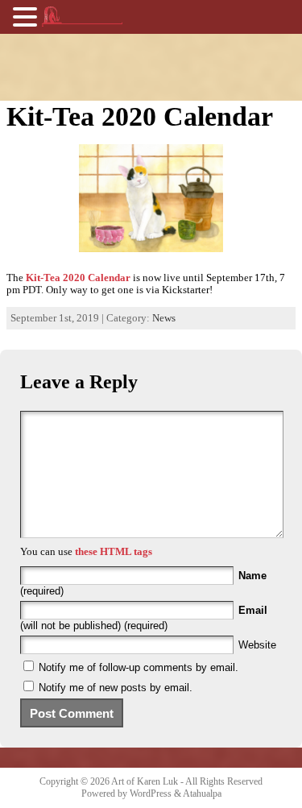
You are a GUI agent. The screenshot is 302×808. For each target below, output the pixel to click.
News (164, 318)
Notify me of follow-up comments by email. (138, 667)
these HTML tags (113, 551)
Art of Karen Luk (144, 781)
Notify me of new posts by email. (115, 688)
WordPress (151, 793)
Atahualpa (202, 793)
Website (257, 645)
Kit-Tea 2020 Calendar (78, 278)
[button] (27, 15)
